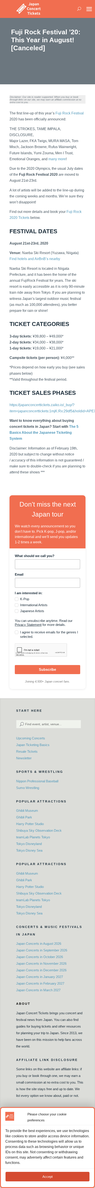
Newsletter (24, 758)
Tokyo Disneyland (29, 844)
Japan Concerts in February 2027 (40, 983)
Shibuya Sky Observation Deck (39, 830)
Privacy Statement (28, 625)
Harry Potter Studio (30, 824)
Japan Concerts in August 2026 (38, 943)
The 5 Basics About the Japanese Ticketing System (44, 432)
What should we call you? (34, 556)
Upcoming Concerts (30, 738)
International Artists (34, 605)
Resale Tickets (27, 751)
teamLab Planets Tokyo (33, 837)
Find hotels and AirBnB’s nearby (35, 259)
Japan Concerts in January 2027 (39, 977)
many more (57, 159)
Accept (47, 1176)
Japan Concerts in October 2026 (39, 957)
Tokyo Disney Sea (29, 850)
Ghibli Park (24, 817)
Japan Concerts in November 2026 (41, 963)
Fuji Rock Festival (69, 113)
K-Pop (24, 599)
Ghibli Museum (27, 810)
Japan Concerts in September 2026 (41, 950)
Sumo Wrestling (27, 788)
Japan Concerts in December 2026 (41, 970)
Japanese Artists (32, 611)
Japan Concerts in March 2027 (38, 990)
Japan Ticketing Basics (32, 745)
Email (19, 574)
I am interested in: (28, 593)
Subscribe (47, 669)
